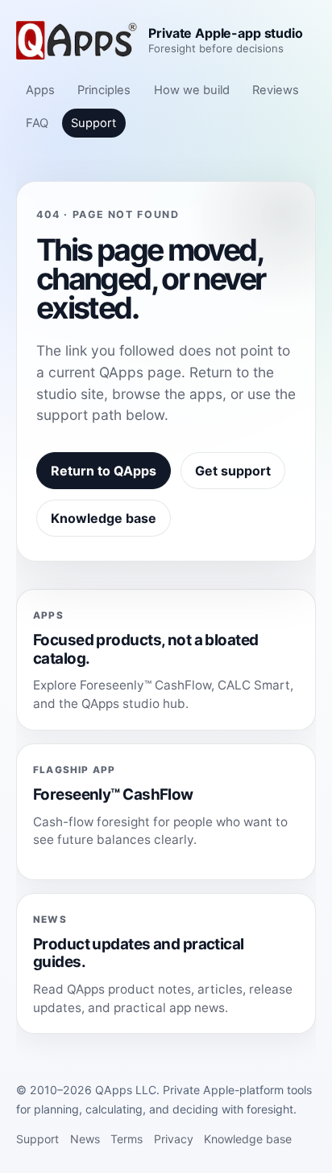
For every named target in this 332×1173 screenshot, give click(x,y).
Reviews (275, 90)
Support (93, 123)
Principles (104, 90)
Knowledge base (103, 518)
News (85, 1139)
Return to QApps (103, 471)
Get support (233, 471)
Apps (40, 90)
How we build (192, 90)
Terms (126, 1139)
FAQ (37, 123)
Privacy (173, 1139)
